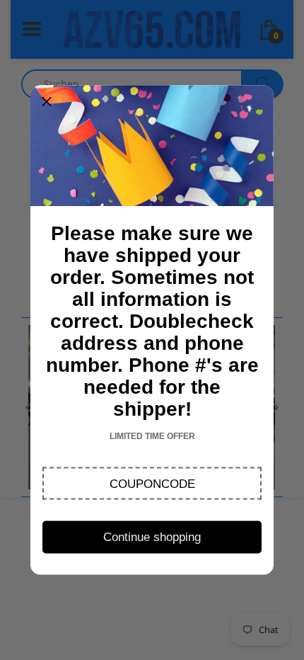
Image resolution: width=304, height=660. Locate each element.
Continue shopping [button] (152, 536)
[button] (152, 483)
